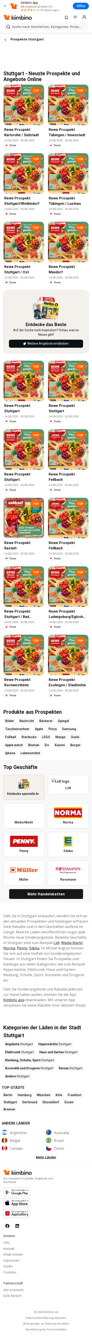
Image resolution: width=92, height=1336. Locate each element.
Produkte (10, 1272)
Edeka (34, 948)
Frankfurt (75, 1095)
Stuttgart (10, 1102)
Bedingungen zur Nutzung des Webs (46, 1324)
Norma (9, 948)
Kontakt (9, 1248)
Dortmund (29, 1102)
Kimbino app (14, 999)
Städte (8, 1266)
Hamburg (24, 1095)
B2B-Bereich (12, 1296)
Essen (69, 1102)
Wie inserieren (13, 1290)
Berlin (8, 1095)
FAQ (6, 1242)
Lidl (56, 942)
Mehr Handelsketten (46, 894)
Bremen (9, 1109)
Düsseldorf (51, 1102)
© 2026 (46, 1312)
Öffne (81, 6)
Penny (22, 948)
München (43, 1095)
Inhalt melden (13, 1254)
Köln (59, 1095)
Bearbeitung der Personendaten (46, 1329)
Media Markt (72, 942)
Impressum (11, 1260)
